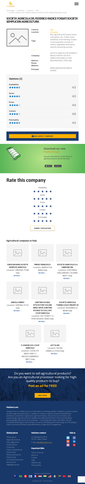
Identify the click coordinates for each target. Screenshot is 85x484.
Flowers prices (11, 445)
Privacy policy (36, 465)
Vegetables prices (12, 465)
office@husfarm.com (44, 442)
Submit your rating (42, 228)
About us (34, 455)
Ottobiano (54, 32)
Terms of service (37, 452)
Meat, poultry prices (13, 455)
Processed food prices (14, 460)
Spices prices (11, 462)
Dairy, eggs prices (12, 442)
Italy (37, 10)
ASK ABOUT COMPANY (43, 136)
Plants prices (11, 457)
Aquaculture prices (13, 440)
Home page (10, 10)
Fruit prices (10, 447)
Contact (34, 457)
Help (33, 460)
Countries (30, 10)
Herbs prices (11, 452)
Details (18, 276)
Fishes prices (11, 437)
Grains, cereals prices (14, 450)
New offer (42, 395)
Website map (36, 462)
